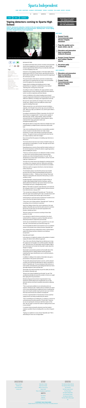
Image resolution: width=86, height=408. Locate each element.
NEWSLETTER (69, 1)
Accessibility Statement (53, 403)
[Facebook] (10, 62)
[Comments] (17, 62)
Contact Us (52, 14)
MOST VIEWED (59, 33)
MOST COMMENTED (60, 70)
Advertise (43, 14)
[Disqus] (31, 331)
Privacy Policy (45, 403)
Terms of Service (39, 403)
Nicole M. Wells (10, 31)
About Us (35, 14)
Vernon (14, 31)
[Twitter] (14, 62)
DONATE (76, 1)
